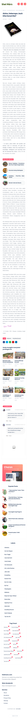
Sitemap (6, 700)
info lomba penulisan (9, 568)
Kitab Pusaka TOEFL (14, 532)
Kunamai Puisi (7, 578)
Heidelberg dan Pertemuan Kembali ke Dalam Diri (20, 395)
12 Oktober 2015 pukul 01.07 (19, 424)
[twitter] (7, 342)
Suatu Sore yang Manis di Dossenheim (19, 378)
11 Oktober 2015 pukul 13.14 (19, 409)
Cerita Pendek (7, 561)
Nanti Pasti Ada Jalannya (15, 518)
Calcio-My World (8, 557)
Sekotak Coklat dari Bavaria (15, 182)
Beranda (4, 10)
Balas (7, 420)
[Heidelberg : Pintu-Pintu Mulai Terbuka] (5, 176)
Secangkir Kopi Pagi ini (15, 512)
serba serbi (7, 606)
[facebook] (4, 342)
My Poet (6, 585)
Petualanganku (7, 589)
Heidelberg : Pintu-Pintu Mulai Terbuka (16, 176)
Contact (6, 703)
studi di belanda (8, 613)
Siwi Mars (18, 708)
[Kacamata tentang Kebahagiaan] (5, 170)
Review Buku (7, 599)
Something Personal (11, 10)
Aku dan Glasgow (8, 551)
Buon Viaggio (7, 554)
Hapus (10, 420)
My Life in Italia (7, 582)
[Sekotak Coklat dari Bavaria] (5, 182)
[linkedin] (16, 342)
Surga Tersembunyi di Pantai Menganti (16, 525)
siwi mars (8, 424)
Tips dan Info (7, 616)
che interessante (8, 564)
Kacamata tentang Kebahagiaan (16, 170)
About (5, 692)
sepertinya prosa (8, 602)
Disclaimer (6, 695)
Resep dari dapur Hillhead (10, 595)
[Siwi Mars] (7, 4)
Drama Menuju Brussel (19, 361)
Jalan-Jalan (7, 571)
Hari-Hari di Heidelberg (6, 378)
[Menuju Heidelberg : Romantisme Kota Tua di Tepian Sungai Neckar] (5, 164)
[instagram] (11, 712)
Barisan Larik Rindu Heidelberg (8, 361)
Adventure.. (7, 547)
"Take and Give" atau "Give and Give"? (16, 491)
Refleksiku (9, 338)
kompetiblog (7, 575)
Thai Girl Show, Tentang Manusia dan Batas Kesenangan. (15, 498)
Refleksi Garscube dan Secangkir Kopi (14, 505)
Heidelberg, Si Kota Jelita (7, 395)
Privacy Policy (7, 698)
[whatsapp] (10, 342)
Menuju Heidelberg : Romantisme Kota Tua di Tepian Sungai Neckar (16, 164)
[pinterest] (13, 342)
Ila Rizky (8, 409)
